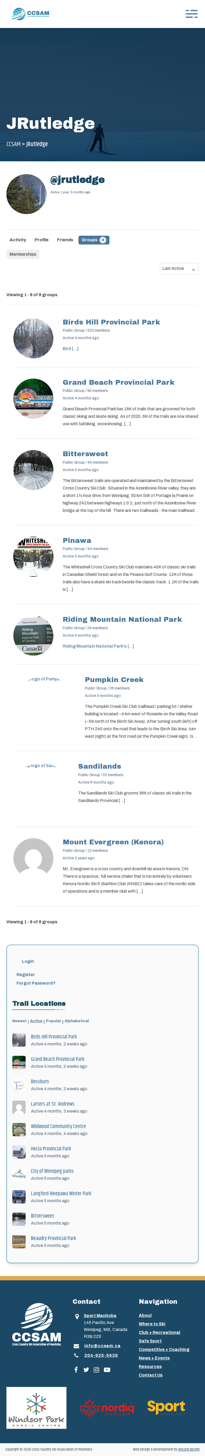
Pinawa (77, 540)
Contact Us (151, 1375)
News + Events (154, 1358)
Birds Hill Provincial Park (111, 322)
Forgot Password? (36, 983)
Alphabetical (77, 1021)
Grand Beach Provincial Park (119, 382)
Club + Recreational (159, 1332)
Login (28, 961)
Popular (53, 1021)
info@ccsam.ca (102, 1345)
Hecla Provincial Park (51, 1149)
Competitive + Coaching (164, 1349)
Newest (19, 1021)
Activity (18, 240)
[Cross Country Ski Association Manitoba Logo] (36, 1324)
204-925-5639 (101, 1355)
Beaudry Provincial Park (53, 1238)
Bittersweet (85, 454)
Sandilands (99, 766)
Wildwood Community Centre (58, 1126)
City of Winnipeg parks (52, 1171)
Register (26, 974)
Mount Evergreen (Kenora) (113, 842)
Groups (93, 240)
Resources (150, 1366)
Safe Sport (150, 1341)
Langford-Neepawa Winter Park (61, 1194)
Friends (65, 240)
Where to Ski (152, 1324)
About (145, 1315)
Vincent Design (189, 1449)
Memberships (23, 254)
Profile (42, 240)
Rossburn (40, 1082)
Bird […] (70, 348)
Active (36, 1021)
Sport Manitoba (100, 1315)
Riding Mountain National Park (122, 619)
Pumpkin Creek (114, 679)
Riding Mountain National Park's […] (98, 646)
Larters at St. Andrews (52, 1104)
